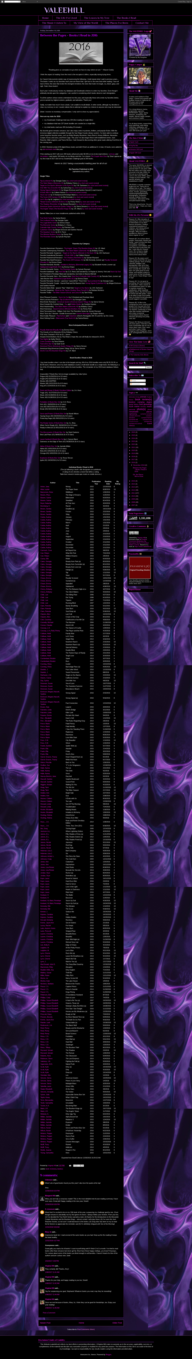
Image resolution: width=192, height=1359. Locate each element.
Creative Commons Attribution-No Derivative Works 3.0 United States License (139, 542)
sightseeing (133, 414)
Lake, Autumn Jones (47, 928)
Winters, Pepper (46, 1133)
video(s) (132, 425)
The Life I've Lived (66, 18)
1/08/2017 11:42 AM (52, 1283)
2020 (133, 450)
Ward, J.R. (44, 1108)
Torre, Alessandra (46, 1100)
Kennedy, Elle (45, 906)
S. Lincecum (50, 1209)
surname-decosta (134, 416)
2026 (133, 432)
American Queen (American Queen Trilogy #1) (57, 206)
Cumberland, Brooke (47, 658)
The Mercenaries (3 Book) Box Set (53, 432)
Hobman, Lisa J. (46, 851)
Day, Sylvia (44, 680)
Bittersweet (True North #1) (66, 318)
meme (136, 406)
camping (140, 402)
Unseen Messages (83, 313)
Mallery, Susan (45, 973)
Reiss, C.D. (44, 1036)
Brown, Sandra (45, 509)
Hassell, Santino (46, 779)
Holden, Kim (44, 793)
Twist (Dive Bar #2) (47, 344)
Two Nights (44, 339)
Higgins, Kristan (46, 784)
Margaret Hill (50, 1196)
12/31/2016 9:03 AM (52, 1227)
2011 (133, 493)
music (149, 406)
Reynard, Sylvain (46, 1050)
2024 (133, 438)
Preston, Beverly (46, 1017)
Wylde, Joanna (45, 1150)
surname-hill (133, 419)
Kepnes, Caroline (46, 914)
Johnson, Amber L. (47, 856)
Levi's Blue (44, 199)
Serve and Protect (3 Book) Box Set (53, 414)
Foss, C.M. (44, 740)
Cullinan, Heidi (45, 633)
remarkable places (140, 412)
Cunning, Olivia (45, 664)
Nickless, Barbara (46, 984)
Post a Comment (49, 1313)
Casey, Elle (44, 559)
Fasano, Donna (46, 715)
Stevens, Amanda (46, 1092)
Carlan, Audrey (45, 517)
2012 (133, 490)
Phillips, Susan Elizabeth (49, 1000)
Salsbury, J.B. (45, 1061)
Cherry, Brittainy (46, 589)
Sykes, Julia (44, 1094)
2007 (133, 505)
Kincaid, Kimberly (46, 920)
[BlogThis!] (76, 1166)
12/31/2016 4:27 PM (52, 1240)
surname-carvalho (146, 414)
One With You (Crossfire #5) (50, 188)
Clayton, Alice (45, 614)
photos (150, 409)
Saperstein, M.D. (46, 1064)
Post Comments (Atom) (86, 1329)
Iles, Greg (44, 828)
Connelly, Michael (46, 622)
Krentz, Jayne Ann (47, 923)
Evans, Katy (44, 707)
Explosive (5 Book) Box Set (50, 458)
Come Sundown (46, 341)
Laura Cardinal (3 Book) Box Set (52, 439)
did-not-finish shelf (49, 149)
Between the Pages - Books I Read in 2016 (140, 469)
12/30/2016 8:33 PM (52, 1204)
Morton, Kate (45, 981)
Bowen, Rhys (45, 495)
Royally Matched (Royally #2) (51, 330)
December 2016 (139, 465)
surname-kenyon (133, 421)
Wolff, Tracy (44, 1144)
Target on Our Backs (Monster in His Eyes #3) (57, 185)
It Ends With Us (45, 192)
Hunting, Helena (46, 815)
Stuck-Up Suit (45, 195)
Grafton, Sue (45, 765)
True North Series (46, 218)
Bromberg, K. (45, 506)
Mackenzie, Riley (46, 967)
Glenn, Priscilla (45, 762)
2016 (133, 462)
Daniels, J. (44, 669)
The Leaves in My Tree (96, 18)
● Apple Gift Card (135, 153)
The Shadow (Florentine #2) (50, 204)
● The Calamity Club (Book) (138, 355)
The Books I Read (126, 18)
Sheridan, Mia (45, 1075)
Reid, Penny (55, 631)
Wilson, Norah (45, 1128)
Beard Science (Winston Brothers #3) (66, 309)
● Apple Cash (133, 142)
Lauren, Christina (46, 934)
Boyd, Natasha (45, 503)
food (141, 404)
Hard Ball (62, 272)
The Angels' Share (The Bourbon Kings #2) (55, 209)
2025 (133, 435)
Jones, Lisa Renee (47, 867)
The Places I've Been (116, 23)
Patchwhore (61, 316)
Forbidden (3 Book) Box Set (50, 402)
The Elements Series (47, 225)
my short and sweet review (77, 181)
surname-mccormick (135, 423)
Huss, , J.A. (44, 822)
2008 (133, 502)
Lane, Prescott (45, 931)
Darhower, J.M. (46, 675)
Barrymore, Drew (46, 492)
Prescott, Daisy (46, 1014)
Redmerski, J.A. (46, 1025)
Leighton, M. (44, 948)
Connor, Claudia (46, 625)
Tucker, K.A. (44, 1106)
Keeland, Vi (44, 895)
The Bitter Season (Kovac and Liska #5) (67, 292)
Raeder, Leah (45, 1022)
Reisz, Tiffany (45, 1047)
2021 (133, 447)
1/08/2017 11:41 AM (52, 1272)
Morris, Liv (44, 978)
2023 (133, 441)
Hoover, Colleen (46, 798)
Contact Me (142, 23)
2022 (133, 444)
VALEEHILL (61, 10)
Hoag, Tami (44, 787)
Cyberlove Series (46, 230)
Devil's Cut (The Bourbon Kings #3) (53, 351)
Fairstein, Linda (45, 710)
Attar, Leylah (44, 489)
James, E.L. (44, 834)
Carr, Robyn (44, 553)
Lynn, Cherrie (45, 953)
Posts (134, 380)
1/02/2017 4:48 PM (52, 1261)
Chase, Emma (45, 578)
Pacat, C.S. (44, 986)
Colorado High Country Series (51, 227)
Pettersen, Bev (45, 995)
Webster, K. (44, 1114)
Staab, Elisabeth (46, 1089)
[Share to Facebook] (81, 1166)
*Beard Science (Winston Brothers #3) (54, 202)
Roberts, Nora (45, 1056)
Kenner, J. (44, 912)
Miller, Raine (44, 975)
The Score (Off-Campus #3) (50, 197)
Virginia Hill (49, 1266)
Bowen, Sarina (45, 498)
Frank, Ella (44, 748)
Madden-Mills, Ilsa (47, 970)
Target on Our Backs (81, 288)
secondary (44, 156)
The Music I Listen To (54, 23)
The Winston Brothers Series (50, 234)
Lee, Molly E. (45, 945)
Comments (136, 384)
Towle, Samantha (46, 1103)
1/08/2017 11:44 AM (52, 1294)
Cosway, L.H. (45, 628)
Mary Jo (48, 1232)
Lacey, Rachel (45, 925)
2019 (133, 453)
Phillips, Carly (45, 997)
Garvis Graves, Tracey (48, 757)
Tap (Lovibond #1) (46, 181)
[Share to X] (78, 1166)
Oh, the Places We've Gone (138, 475)
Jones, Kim (44, 862)
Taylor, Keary (45, 1097)
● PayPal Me (133, 145)
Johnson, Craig (45, 859)
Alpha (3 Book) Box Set (49, 446)
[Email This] (74, 1166)
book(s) (60, 1169)
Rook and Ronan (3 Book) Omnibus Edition (55, 390)
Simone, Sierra (45, 1078)
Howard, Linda (45, 804)
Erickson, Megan (46, 692)
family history (133, 404)
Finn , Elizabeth (46, 718)
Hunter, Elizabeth (46, 809)
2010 (133, 496)
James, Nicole (45, 842)
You (66, 304)
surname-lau (148, 421)
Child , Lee (44, 595)
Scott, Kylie (44, 1067)
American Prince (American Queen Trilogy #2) (57, 346)
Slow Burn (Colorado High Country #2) (85, 276)
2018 (133, 456)
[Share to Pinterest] (83, 1166)
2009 (133, 499)
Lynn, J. (43, 961)
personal (132, 409)
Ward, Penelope (55, 900)
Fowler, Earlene (46, 746)
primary (112, 154)
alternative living (134, 397)
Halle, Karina (45, 768)
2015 (133, 481)
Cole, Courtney (45, 620)
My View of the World (86, 23)
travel (149, 423)
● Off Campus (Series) (137, 346)
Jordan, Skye (45, 873)
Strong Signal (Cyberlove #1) (50, 190)
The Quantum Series (47, 232)
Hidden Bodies (76, 304)
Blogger (108, 1354)
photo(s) (141, 409)
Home (45, 18)
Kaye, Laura (44, 878)
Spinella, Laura (45, 1086)
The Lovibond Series (47, 220)
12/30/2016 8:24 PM (52, 1191)
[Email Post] (70, 1165)
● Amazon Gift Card (136, 149)
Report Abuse (135, 589)
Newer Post (45, 1323)
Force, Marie (45, 724)
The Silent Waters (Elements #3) (52, 183)
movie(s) (143, 406)
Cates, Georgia (45, 561)
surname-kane (147, 419)
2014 (133, 484)
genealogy (147, 404)
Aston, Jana (44, 486)
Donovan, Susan (46, 683)
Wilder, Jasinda (45, 1117)
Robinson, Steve (46, 1058)
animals (143, 397)
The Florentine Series (48, 237)
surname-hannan (146, 418)
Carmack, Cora (46, 550)
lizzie (131, 406)
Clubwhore (73, 316)
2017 (133, 459)
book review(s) (51, 1169)
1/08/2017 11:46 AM (52, 1308)
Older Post (117, 1323)
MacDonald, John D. (47, 964)
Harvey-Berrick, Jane (48, 776)
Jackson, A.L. (45, 831)
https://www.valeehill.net (143, 546)
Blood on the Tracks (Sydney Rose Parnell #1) (72, 290)
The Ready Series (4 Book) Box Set (53, 423)
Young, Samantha (46, 1153)
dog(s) (149, 402)
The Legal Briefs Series (48, 223)
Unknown (49, 1180)
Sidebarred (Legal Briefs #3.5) (51, 267)
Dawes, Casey (45, 678)
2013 (133, 487)
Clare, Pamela (45, 606)
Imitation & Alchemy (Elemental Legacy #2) (76, 265)
